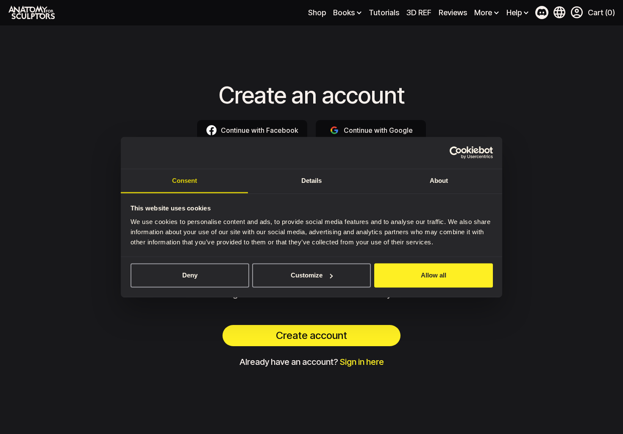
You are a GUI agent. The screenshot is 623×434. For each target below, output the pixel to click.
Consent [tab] (184, 180)
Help (514, 12)
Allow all (433, 275)
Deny (189, 275)
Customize (307, 275)
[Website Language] (559, 12)
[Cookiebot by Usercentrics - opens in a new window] (456, 152)
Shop (317, 12)
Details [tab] (311, 180)
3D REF (418, 12)
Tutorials (384, 12)
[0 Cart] (601, 13)
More (483, 12)
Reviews (453, 12)
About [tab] (439, 180)
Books (344, 12)
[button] (577, 13)
